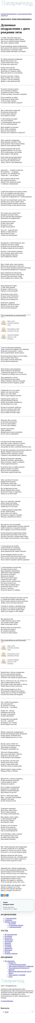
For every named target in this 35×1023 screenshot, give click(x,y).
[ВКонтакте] (2, 895)
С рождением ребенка (16, 925)
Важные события (10, 922)
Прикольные (9, 939)
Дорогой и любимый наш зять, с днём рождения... (13, 336)
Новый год (12, 963)
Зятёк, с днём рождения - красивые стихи (13, 323)
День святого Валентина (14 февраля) (21, 966)
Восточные (8, 950)
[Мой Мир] (7, 895)
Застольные (8, 941)
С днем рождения (22, 14)
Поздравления (11, 14)
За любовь (8, 946)
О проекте (4, 1001)
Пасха (11, 976)
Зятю (30, 14)
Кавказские (8, 948)
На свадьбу (12, 923)
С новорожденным (15, 927)
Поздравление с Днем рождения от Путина (13, 329)
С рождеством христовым (17, 964)
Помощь (10, 1001)
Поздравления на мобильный (13, 315)
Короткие (8, 943)
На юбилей (8, 936)
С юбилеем (8, 920)
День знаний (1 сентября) (17, 975)
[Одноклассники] (5, 895)
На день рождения (11, 934)
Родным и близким (11, 953)
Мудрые (7, 952)
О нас (6, 1012)
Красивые (8, 945)
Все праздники (10, 961)
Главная (3, 14)
